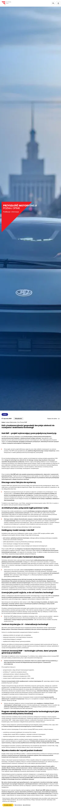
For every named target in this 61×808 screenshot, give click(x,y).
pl (53, 3)
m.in (38, 535)
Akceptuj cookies (8, 805)
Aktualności (18, 418)
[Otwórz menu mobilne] (58, 3)
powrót (4, 414)
